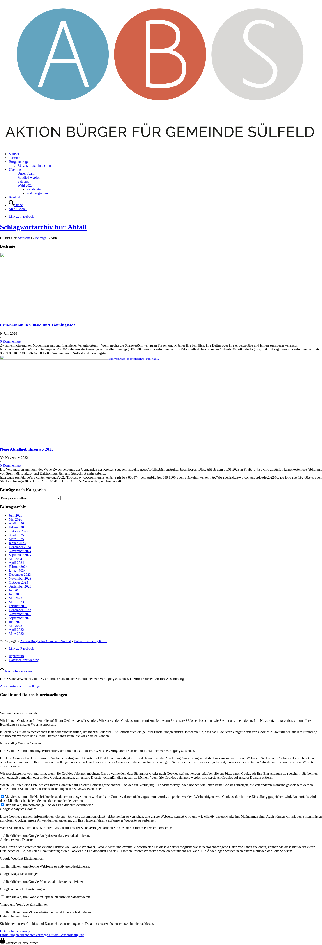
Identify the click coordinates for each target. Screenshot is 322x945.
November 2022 (20, 614)
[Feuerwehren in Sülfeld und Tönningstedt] (54, 256)
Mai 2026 (15, 519)
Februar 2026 (18, 527)
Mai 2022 (15, 626)
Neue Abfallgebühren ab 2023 (27, 449)
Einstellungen (32, 686)
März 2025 (16, 539)
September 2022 (20, 618)
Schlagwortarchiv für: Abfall (43, 227)
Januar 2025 (17, 543)
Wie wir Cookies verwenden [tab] (19, 713)
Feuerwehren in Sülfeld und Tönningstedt (37, 325)
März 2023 (16, 602)
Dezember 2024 (20, 547)
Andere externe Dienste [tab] (16, 839)
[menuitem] (165, 154)
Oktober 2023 (18, 582)
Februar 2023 (18, 606)
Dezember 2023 (20, 574)
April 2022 (16, 630)
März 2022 (16, 633)
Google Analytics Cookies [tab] (18, 809)
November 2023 (20, 578)
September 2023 (20, 586)
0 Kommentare (10, 341)
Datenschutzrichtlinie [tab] (14, 916)
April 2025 (16, 535)
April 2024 (16, 563)
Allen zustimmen (11, 686)
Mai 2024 (15, 559)
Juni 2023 (15, 594)
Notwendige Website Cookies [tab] (20, 743)
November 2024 (20, 551)
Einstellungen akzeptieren (17, 935)
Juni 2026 (15, 515)
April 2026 (16, 523)
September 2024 (20, 555)
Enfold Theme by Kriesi (90, 641)
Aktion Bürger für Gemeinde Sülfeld (45, 641)
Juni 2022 (15, 622)
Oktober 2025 (18, 531)
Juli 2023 (15, 590)
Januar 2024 (17, 570)
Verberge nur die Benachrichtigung (59, 935)
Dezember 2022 (20, 610)
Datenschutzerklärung (15, 931)
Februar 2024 (18, 566)
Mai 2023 (15, 598)
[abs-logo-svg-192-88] (161, 146)
